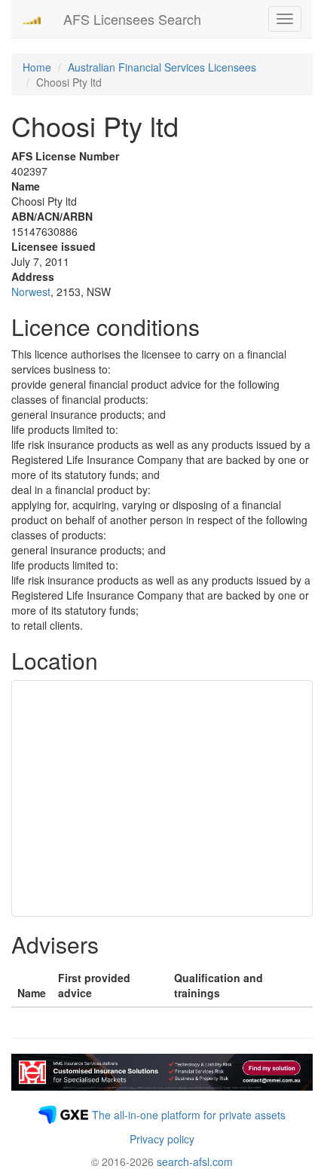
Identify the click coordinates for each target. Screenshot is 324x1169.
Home (37, 67)
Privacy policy (162, 1138)
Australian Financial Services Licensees (162, 67)
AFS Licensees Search (132, 19)
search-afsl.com (195, 1161)
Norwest (30, 291)
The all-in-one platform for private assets (189, 1114)
